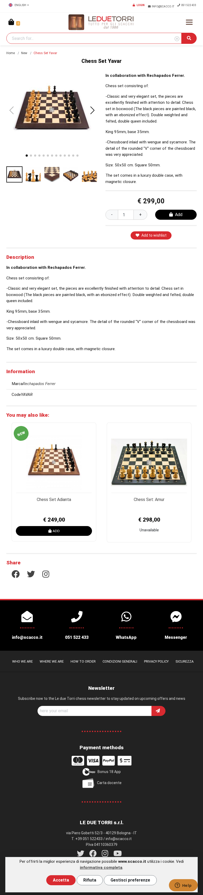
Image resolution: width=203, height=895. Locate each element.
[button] (92, 110)
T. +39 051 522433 (87, 839)
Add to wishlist (154, 235)
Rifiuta (89, 880)
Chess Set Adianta (54, 499)
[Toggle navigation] (189, 22)
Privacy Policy (156, 661)
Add (178, 214)
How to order (83, 661)
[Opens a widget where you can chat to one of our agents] (183, 885)
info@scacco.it (163, 6)
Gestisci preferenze (130, 880)
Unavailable (149, 530)
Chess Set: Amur (149, 499)
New (24, 53)
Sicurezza (184, 661)
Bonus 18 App (109, 772)
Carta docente (109, 783)
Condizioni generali (120, 661)
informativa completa (101, 867)
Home (10, 53)
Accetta (61, 880)
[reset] (176, 39)
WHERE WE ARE (52, 661)
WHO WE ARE (22, 661)
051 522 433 (188, 5)
